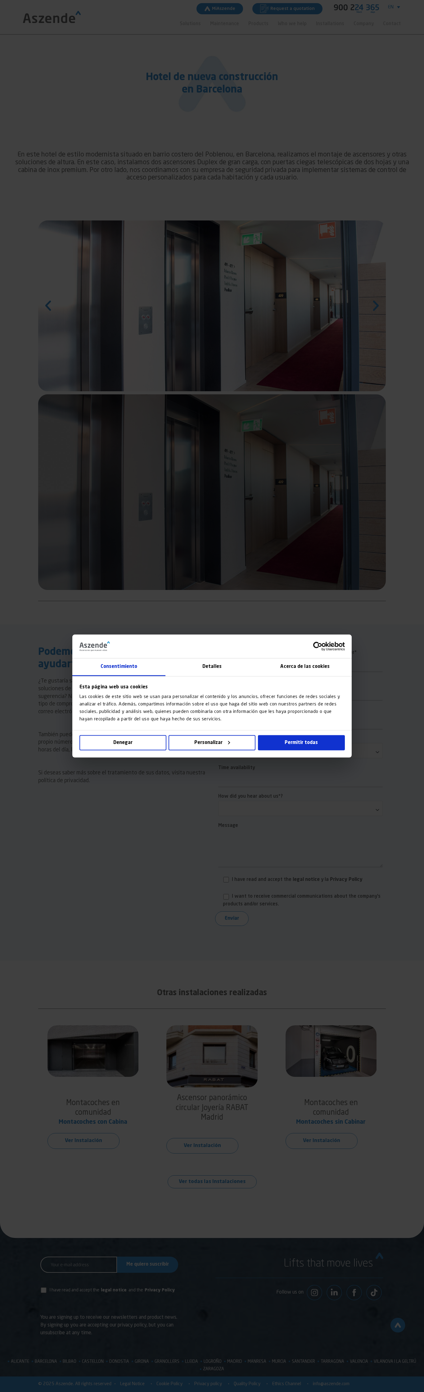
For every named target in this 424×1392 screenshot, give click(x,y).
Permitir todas (301, 742)
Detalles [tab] (212, 666)
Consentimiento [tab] (119, 666)
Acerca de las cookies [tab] (305, 666)
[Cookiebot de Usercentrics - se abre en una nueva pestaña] (318, 646)
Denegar (123, 742)
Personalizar (208, 742)
